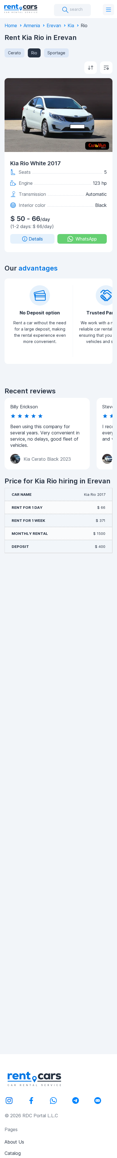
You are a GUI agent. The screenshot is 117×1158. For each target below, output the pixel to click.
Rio (34, 52)
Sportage (56, 52)
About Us (14, 1142)
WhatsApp (86, 239)
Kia (71, 25)
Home (11, 25)
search (76, 9)
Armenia (32, 25)
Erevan (54, 25)
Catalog (13, 1153)
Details (36, 239)
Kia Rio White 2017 (35, 163)
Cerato (14, 52)
